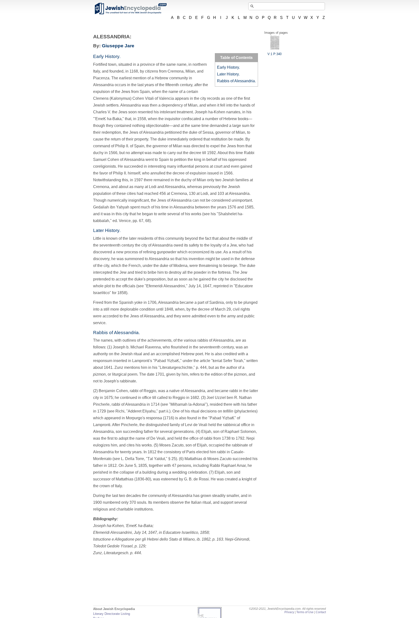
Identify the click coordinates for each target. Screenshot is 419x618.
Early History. (228, 67)
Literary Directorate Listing (111, 614)
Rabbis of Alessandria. (236, 81)
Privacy (289, 612)
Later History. (228, 74)
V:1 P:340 (274, 54)
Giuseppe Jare (118, 45)
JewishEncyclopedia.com (130, 8)
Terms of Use (305, 612)
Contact (321, 612)
